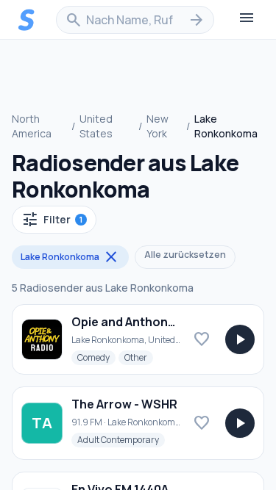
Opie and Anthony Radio (140, 322)
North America (32, 126)
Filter (51, 219)
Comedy (96, 357)
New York (157, 126)
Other (138, 357)
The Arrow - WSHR (124, 404)
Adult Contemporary (121, 439)
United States (96, 126)
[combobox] (135, 20)
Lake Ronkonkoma (70, 257)
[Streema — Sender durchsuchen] (26, 20)
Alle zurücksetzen (185, 254)
